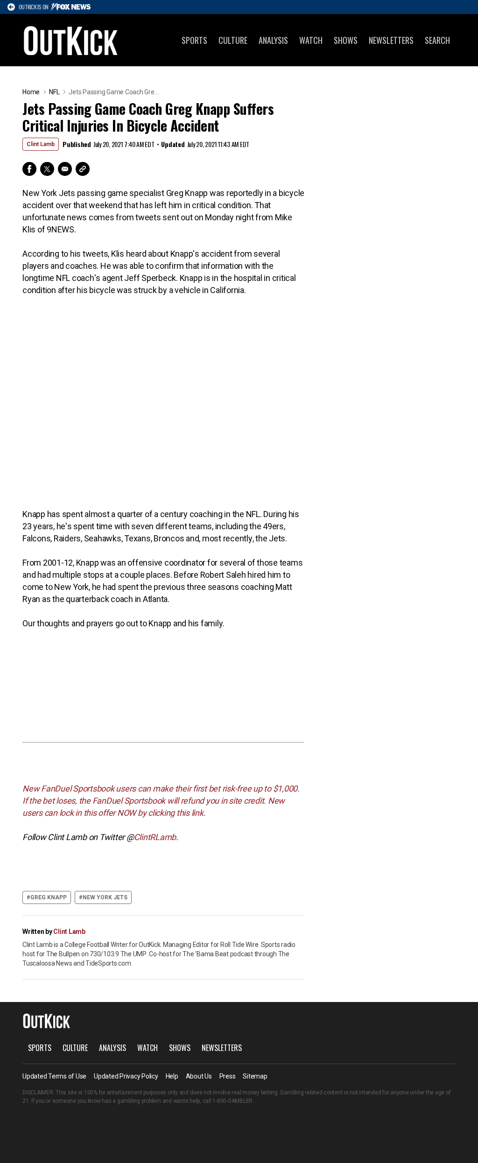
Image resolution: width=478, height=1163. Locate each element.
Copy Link (83, 169)
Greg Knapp (48, 897)
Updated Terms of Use (54, 1076)
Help (172, 1076)
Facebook (29, 169)
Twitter (47, 169)
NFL (54, 92)
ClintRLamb (155, 837)
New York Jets (105, 897)
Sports (194, 40)
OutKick (71, 40)
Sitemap (255, 1076)
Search (437, 40)
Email (65, 169)
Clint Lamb (41, 144)
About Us (199, 1076)
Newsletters (391, 40)
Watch (311, 40)
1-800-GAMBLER (232, 1101)
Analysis (273, 40)
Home (31, 92)
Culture (232, 40)
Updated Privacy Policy (126, 1076)
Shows (346, 40)
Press (227, 1076)
